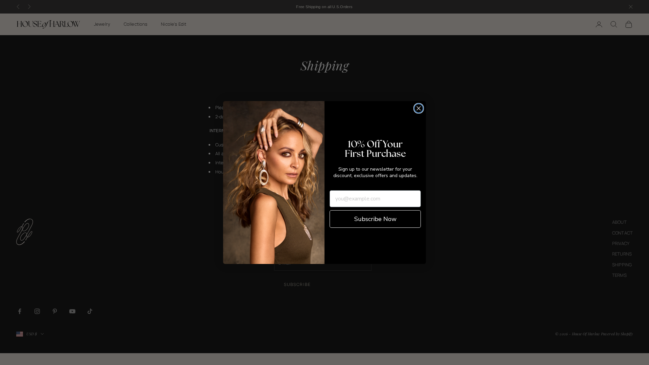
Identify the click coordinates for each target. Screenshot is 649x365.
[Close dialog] (418, 108)
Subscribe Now (375, 219)
